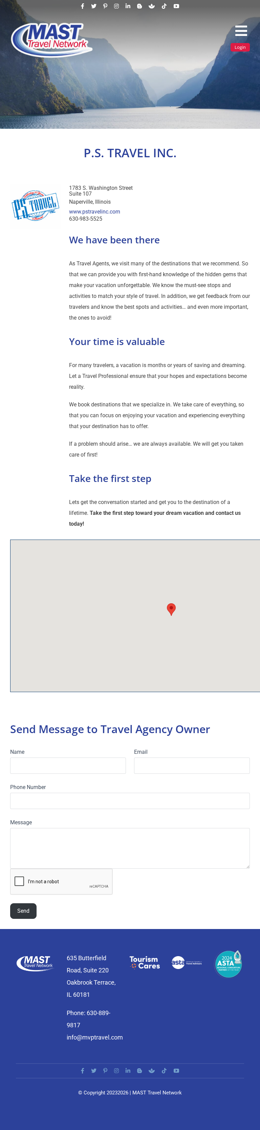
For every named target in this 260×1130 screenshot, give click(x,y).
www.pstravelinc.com (94, 211)
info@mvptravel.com (95, 1037)
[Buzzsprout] (152, 6)
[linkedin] (128, 6)
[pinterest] (105, 6)
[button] (171, 610)
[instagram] (116, 6)
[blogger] (139, 6)
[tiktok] (164, 6)
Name (17, 752)
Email (141, 752)
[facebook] (82, 6)
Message (21, 822)
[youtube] (176, 6)
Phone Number (28, 787)
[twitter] (93, 6)
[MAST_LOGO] (52, 24)
